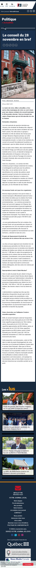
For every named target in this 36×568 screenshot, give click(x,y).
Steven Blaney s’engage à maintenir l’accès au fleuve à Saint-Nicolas (16, 452)
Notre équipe (18, 501)
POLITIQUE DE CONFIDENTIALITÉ (18, 525)
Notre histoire (18, 508)
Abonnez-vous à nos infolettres (18, 523)
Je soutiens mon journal (18, 510)
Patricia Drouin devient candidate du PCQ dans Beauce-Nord (16, 428)
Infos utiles (18, 520)
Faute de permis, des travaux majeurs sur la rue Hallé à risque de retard (17, 407)
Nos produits (18, 505)
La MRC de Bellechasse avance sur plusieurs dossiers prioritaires (16, 472)
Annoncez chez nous (18, 518)
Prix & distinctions (18, 503)
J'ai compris (28, 564)
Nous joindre (18, 516)
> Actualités (7, 22)
